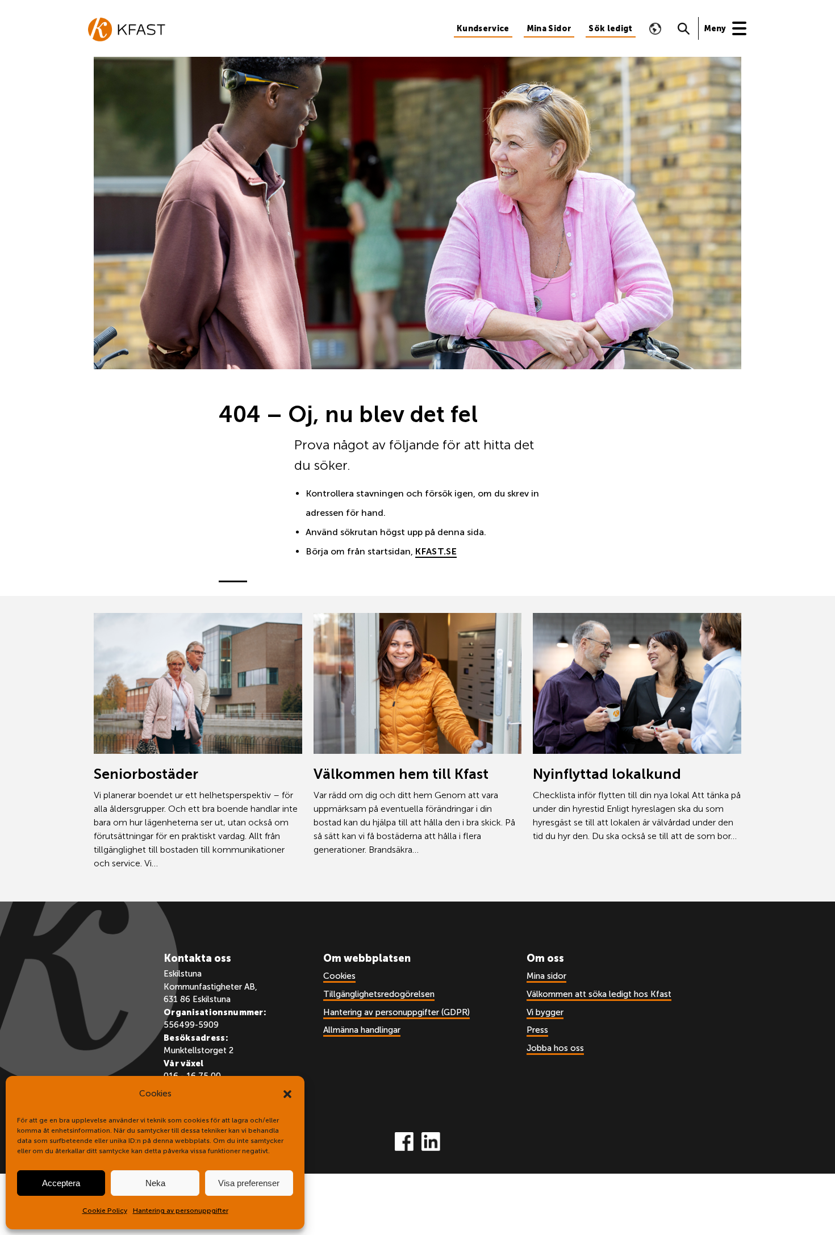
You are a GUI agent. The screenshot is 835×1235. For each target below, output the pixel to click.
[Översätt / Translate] (655, 28)
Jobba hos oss (555, 1048)
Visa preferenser (248, 1183)
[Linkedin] (431, 1141)
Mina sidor (546, 976)
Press (537, 1030)
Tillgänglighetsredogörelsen (379, 994)
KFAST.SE (436, 551)
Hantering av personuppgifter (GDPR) (396, 1012)
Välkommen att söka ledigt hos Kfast (599, 994)
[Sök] (684, 28)
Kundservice (483, 29)
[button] (287, 1094)
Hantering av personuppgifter (180, 1211)
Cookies (339, 976)
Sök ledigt (610, 29)
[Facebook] (404, 1141)
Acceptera (61, 1183)
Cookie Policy (104, 1211)
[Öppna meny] (731, 28)
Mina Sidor (549, 29)
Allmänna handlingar (361, 1030)
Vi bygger (545, 1012)
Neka (155, 1183)
